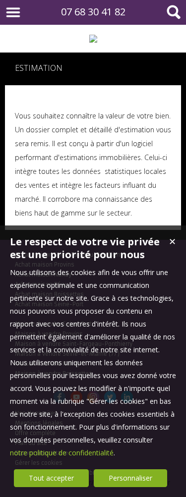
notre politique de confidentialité (62, 452)
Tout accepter (51, 478)
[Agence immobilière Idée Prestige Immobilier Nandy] (93, 39)
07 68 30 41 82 (93, 11)
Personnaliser (130, 478)
